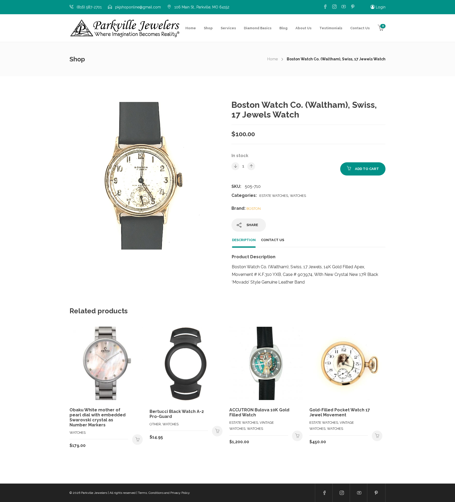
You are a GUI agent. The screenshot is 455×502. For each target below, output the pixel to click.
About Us (303, 28)
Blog (283, 28)
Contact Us (360, 28)
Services (228, 28)
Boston (253, 209)
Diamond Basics (257, 28)
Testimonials (330, 28)
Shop (208, 28)
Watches (298, 196)
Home (190, 28)
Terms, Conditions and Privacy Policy (164, 493)
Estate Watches (273, 196)
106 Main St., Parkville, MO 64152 (201, 7)
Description (244, 240)
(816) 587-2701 (89, 7)
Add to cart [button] (137, 439)
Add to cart (367, 169)
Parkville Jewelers (94, 493)
